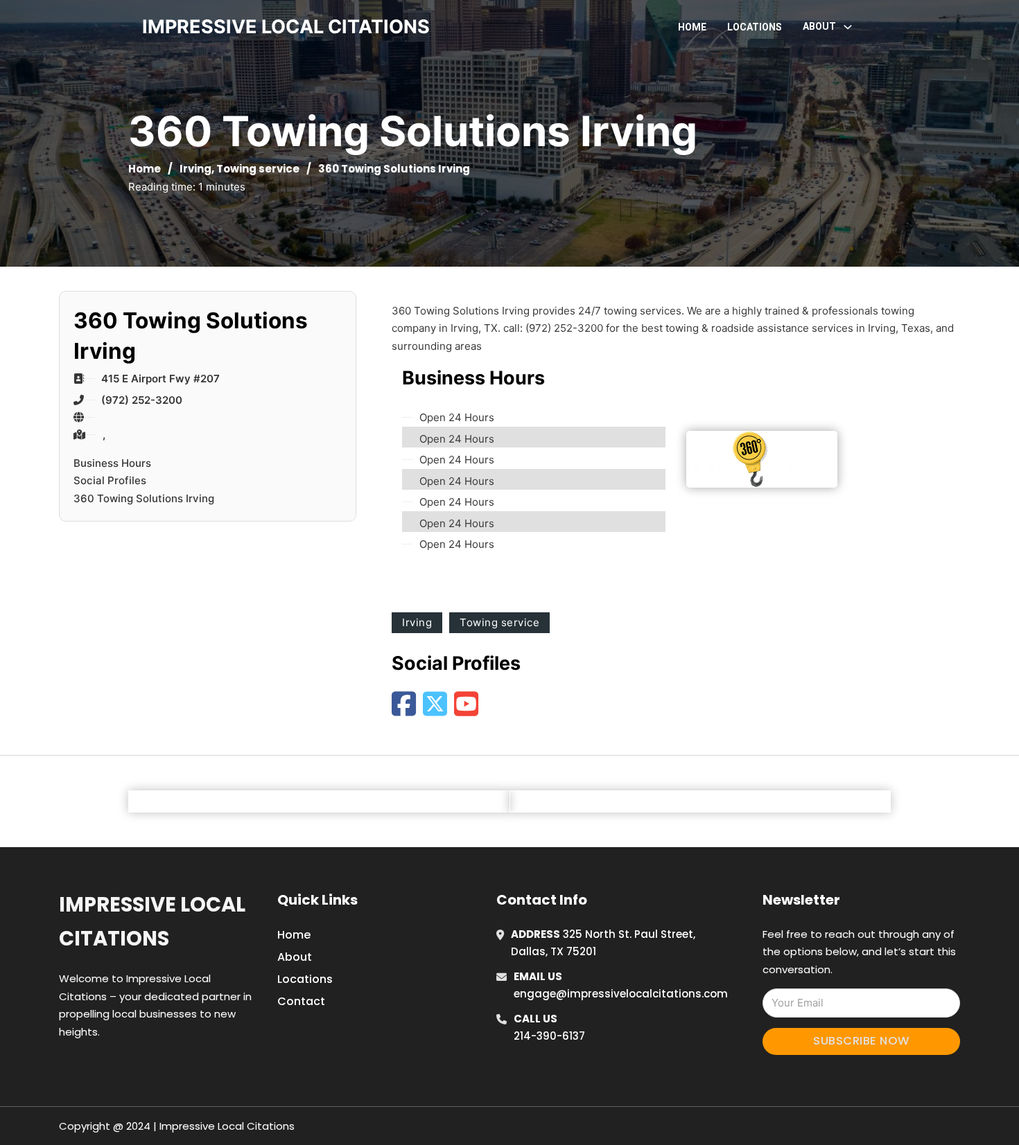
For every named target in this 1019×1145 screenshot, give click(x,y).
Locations (754, 27)
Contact (301, 1001)
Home (692, 27)
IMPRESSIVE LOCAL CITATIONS (286, 26)
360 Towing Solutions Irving (143, 498)
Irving (195, 168)
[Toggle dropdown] (848, 27)
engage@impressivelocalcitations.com (621, 993)
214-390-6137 (549, 1036)
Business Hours (112, 463)
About (294, 957)
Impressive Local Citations (152, 921)
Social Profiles (109, 480)
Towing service (257, 168)
